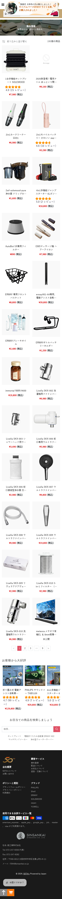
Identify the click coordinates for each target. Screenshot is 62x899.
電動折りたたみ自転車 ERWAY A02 (39, 736)
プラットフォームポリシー (14, 787)
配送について (36, 766)
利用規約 (6, 793)
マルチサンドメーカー (18, 739)
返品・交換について (39, 771)
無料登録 (35, 763)
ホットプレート (14, 736)
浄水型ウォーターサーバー (42, 739)
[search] (56, 729)
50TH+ (26, 874)
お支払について (37, 769)
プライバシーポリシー (12, 790)
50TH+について (10, 771)
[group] (16, 89)
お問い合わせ (8, 774)
